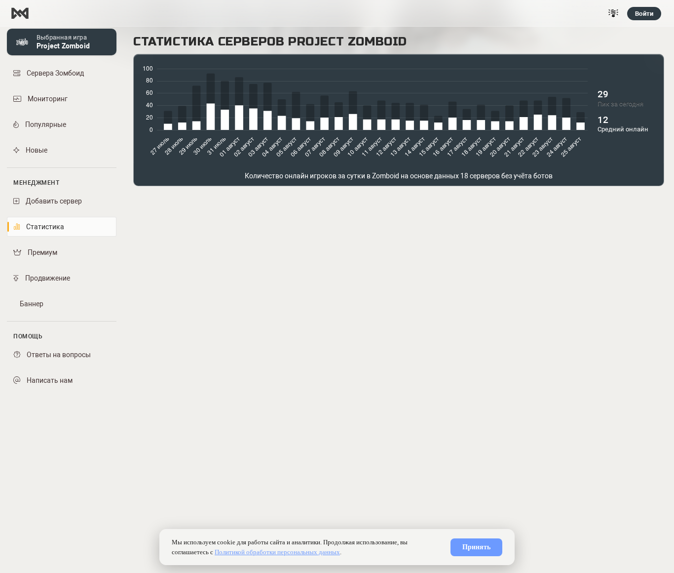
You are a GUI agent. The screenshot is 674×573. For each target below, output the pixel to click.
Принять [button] (476, 547)
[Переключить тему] (613, 13)
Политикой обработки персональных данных (277, 552)
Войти (644, 13)
